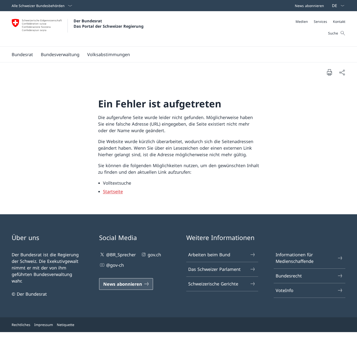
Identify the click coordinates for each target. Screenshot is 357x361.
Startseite (113, 191)
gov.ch (154, 255)
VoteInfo (284, 290)
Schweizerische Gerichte (213, 284)
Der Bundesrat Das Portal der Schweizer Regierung (109, 23)
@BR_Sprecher (121, 255)
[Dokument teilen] (342, 72)
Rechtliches (21, 324)
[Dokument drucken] (329, 72)
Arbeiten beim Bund (209, 255)
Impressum (43, 324)
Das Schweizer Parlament (214, 269)
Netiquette (65, 324)
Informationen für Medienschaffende (295, 258)
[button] (22, 54)
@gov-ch (115, 265)
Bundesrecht (289, 276)
